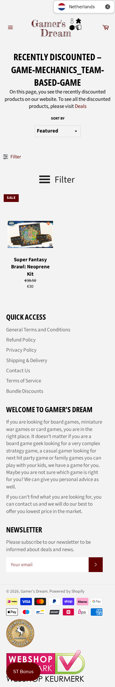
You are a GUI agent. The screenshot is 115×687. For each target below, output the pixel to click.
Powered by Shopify (66, 591)
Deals (80, 106)
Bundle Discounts (24, 391)
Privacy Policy (21, 350)
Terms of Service (23, 381)
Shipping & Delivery (26, 360)
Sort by (57, 118)
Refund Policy (21, 340)
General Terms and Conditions (38, 330)
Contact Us (18, 370)
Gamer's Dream (34, 591)
